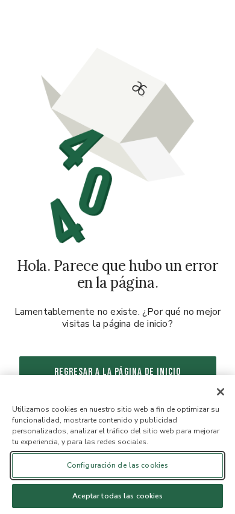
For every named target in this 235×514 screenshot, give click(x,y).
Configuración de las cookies (117, 465)
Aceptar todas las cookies (117, 496)
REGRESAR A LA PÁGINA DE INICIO (117, 372)
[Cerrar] (220, 392)
